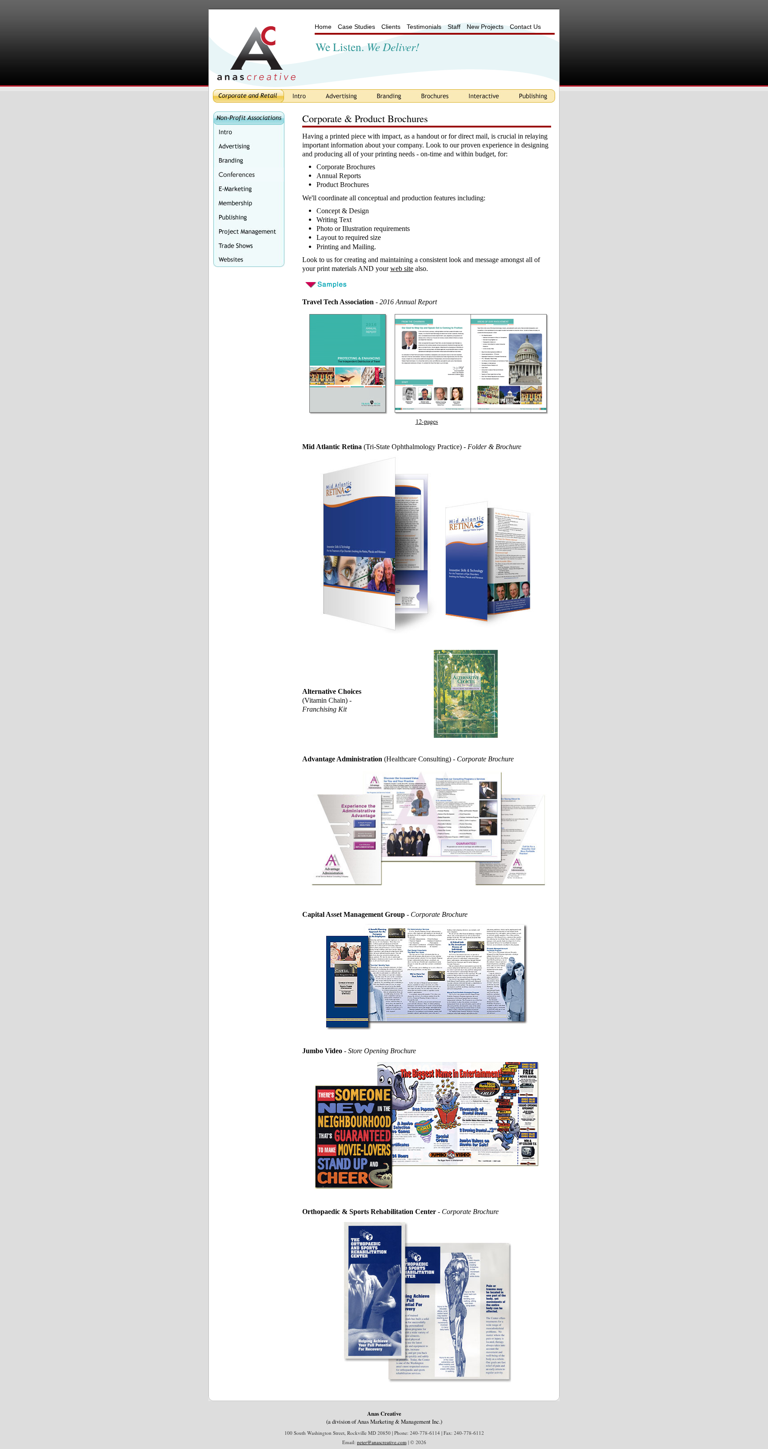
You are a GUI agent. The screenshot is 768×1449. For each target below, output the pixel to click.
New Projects (485, 26)
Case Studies (356, 26)
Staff (454, 26)
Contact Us (525, 26)
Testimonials (424, 26)
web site (401, 268)
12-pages (427, 421)
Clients (390, 26)
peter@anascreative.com (382, 1442)
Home (323, 26)
